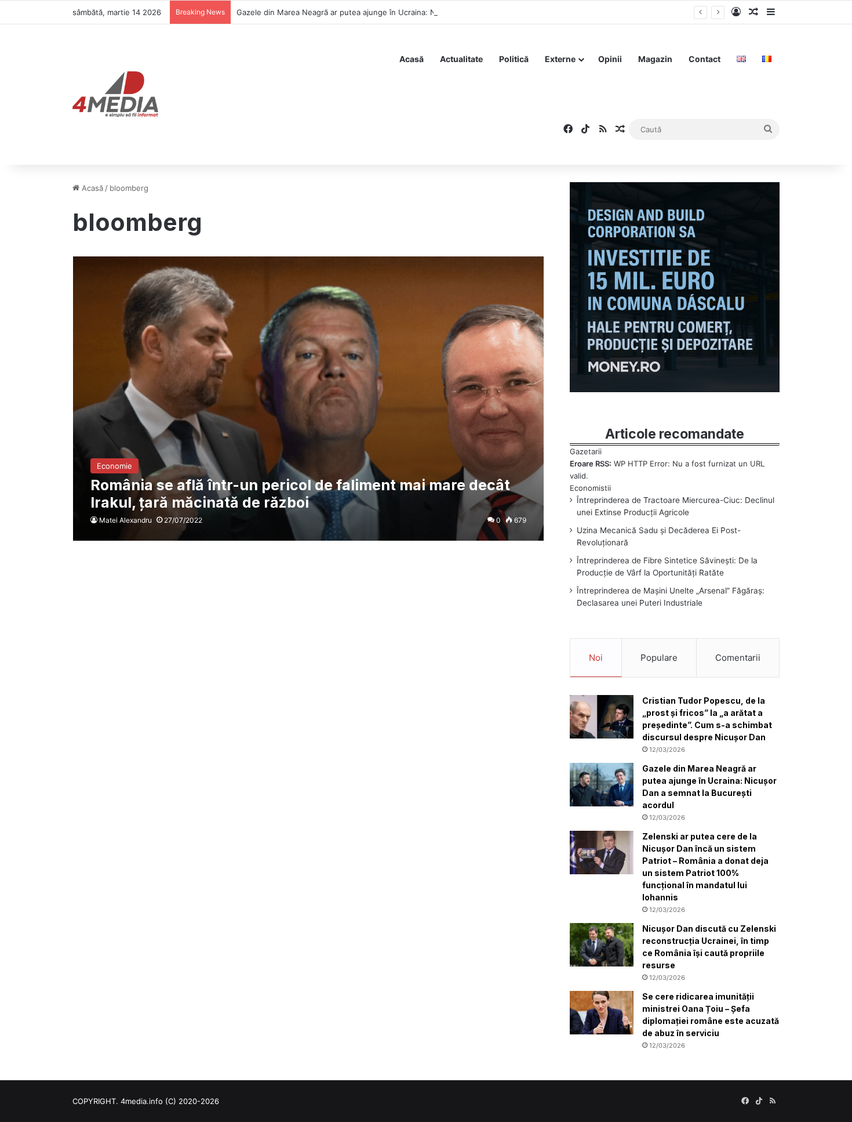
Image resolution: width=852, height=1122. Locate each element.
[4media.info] (115, 94)
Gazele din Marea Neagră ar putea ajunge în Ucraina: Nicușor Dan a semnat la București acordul (409, 12)
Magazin (655, 59)
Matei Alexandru (125, 520)
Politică (514, 59)
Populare (659, 657)
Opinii (610, 59)
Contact (704, 59)
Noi (596, 657)
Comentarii (737, 657)
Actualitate (461, 59)
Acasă (411, 59)
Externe (560, 59)
